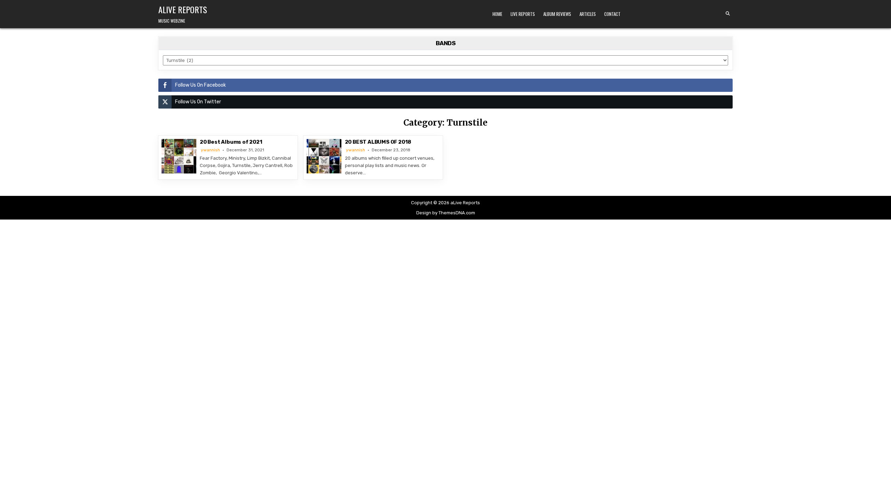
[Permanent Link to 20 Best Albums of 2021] (178, 156)
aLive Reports (182, 9)
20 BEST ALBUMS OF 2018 (378, 142)
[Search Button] (727, 13)
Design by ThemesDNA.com (445, 212)
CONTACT (612, 13)
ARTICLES (587, 13)
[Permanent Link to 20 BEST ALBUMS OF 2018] (324, 156)
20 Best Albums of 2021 (231, 142)
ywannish (210, 150)
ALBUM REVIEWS (557, 13)
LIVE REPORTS (523, 13)
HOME (497, 13)
